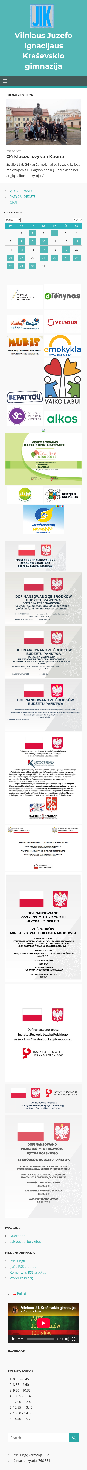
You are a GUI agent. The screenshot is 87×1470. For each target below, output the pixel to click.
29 (21, 266)
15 (21, 249)
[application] (43, 1323)
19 (65, 249)
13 (76, 241)
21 (10, 258)
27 (76, 258)
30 (32, 266)
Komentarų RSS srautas (28, 1272)
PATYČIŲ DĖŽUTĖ (23, 196)
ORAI (13, 202)
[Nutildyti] (67, 1339)
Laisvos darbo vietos (25, 1241)
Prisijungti (17, 1261)
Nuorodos (17, 1236)
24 (43, 258)
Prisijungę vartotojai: (29, 1455)
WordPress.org (21, 1278)
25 (54, 258)
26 (65, 258)
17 (43, 249)
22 (21, 258)
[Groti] (13, 1339)
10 (43, 241)
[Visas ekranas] (74, 1339)
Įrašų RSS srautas (23, 1266)
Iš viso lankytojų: (25, 1460)
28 (10, 266)
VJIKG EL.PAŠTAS (22, 191)
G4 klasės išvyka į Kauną (35, 156)
